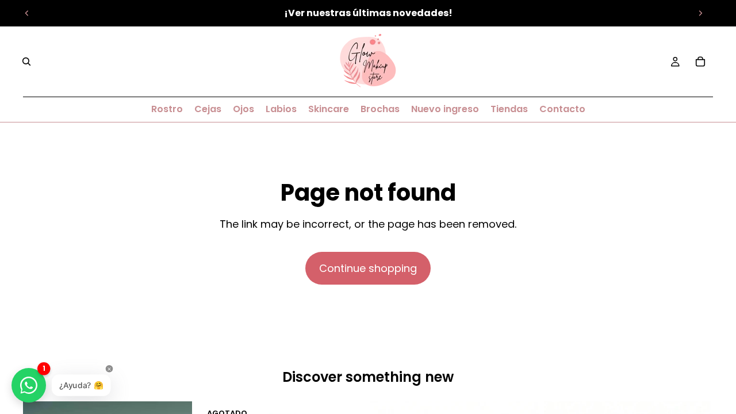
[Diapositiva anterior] (27, 13)
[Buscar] (26, 61)
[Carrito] (700, 61)
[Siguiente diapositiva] (700, 13)
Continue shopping (368, 268)
